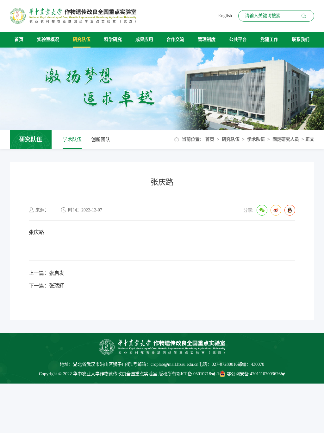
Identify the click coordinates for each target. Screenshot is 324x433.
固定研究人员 (285, 139)
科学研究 (113, 39)
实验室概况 (48, 39)
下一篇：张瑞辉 (46, 285)
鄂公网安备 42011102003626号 (256, 374)
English (225, 15)
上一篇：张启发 (46, 273)
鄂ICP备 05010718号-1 (197, 374)
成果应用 (144, 39)
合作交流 (175, 39)
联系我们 (300, 39)
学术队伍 (72, 139)
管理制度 (206, 39)
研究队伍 (81, 39)
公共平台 (238, 39)
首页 (19, 39)
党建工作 (269, 39)
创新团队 (100, 139)
